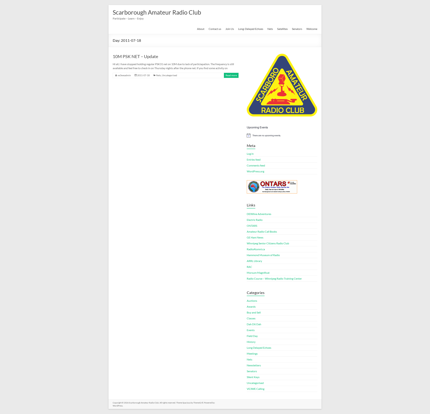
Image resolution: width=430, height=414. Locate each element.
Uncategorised (169, 75)
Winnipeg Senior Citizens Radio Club (268, 243)
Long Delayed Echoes (259, 347)
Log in (250, 153)
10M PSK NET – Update (135, 56)
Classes (251, 318)
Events (251, 330)
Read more (231, 75)
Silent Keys (253, 377)
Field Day (252, 335)
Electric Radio (255, 219)
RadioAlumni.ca (256, 249)
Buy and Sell (254, 312)
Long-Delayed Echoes (250, 28)
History (251, 341)
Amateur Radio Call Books (262, 231)
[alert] (282, 135)
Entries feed (254, 159)
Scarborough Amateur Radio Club (157, 12)
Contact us (215, 28)
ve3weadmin (124, 75)
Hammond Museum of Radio (263, 255)
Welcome (311, 28)
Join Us (229, 28)
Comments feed (256, 165)
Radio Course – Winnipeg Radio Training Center (274, 278)
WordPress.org (255, 171)
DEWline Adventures (259, 213)
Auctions (252, 300)
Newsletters (254, 365)
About (200, 28)
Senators (297, 28)
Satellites (282, 28)
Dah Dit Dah (254, 324)
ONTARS (252, 225)
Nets (270, 28)
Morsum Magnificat (258, 272)
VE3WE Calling (255, 388)
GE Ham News (255, 237)
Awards (251, 306)
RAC (249, 266)
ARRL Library (254, 260)
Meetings (252, 353)
